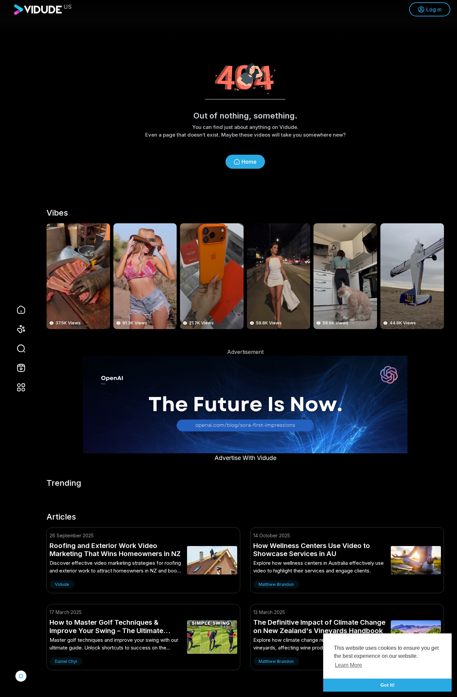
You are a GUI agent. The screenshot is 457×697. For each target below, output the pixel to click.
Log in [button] (434, 9)
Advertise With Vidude (245, 457)
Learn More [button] (348, 665)
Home (249, 161)
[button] (16, 348)
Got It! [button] (387, 685)
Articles (61, 517)
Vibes (57, 213)
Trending (64, 483)
